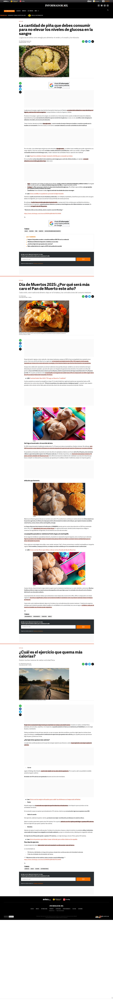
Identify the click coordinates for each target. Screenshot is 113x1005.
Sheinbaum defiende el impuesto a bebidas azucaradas (43, 241)
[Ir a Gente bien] (66, 898)
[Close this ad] (112, 998)
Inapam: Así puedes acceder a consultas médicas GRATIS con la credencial (48, 239)
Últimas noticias (9, 10)
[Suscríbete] (105, 0)
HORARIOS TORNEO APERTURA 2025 (17, 15)
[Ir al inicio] (19, 5)
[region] (56, 1002)
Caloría (37, 868)
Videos (31, 10)
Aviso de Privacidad (49, 917)
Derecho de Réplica (56, 917)
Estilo (20, 21)
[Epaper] (96, 0)
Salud (32, 868)
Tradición (44, 616)
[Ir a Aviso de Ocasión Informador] (6, 0)
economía (80, 908)
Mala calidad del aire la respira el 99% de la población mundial (45, 246)
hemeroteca (51, 910)
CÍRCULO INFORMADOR (37, 15)
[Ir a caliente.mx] (89, 0)
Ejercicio (27, 868)
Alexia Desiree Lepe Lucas (26, 40)
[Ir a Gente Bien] (21, 0)
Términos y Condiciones (38, 263)
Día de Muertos (28, 616)
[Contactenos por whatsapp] (107, 5)
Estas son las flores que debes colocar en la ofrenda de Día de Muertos (53, 549)
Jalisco (18, 10)
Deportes (51, 908)
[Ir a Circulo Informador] (13, 0)
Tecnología (58, 908)
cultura (74, 908)
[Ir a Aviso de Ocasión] (47, 898)
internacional (44, 908)
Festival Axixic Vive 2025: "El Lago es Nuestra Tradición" (48, 378)
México (24, 10)
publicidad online (60, 910)
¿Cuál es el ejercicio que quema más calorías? (40, 243)
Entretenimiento (66, 908)
